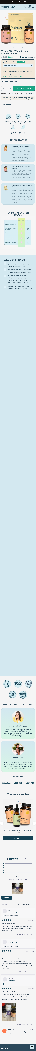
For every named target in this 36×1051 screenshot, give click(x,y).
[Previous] (1, 823)
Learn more (31, 93)
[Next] (34, 823)
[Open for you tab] (32, 1047)
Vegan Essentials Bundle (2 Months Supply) (18, 830)
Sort (18, 904)
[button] (25, 7)
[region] (18, 888)
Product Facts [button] (7, 104)
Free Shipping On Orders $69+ (18, 1)
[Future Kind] (9, 6)
